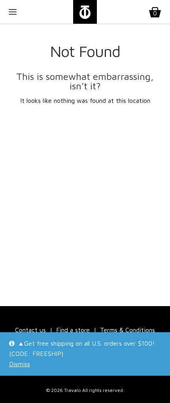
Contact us (30, 329)
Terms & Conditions (127, 329)
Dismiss (19, 363)
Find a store (73, 329)
